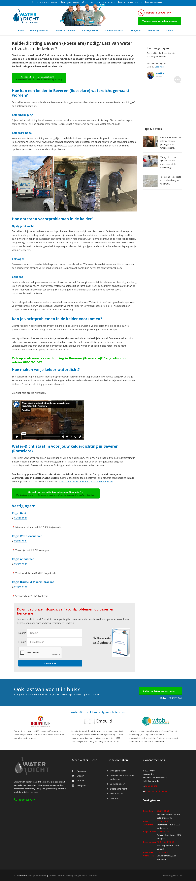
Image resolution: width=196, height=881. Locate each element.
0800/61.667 (32, 362)
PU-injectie (135, 30)
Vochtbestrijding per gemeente (72, 875)
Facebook (81, 771)
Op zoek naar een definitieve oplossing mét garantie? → (55, 493)
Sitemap (52, 875)
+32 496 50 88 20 (165, 842)
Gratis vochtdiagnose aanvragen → (160, 691)
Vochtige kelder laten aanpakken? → (39, 78)
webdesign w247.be (172, 875)
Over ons (114, 798)
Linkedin (80, 775)
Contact (170, 30)
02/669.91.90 (20, 587)
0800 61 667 (27, 800)
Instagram (81, 785)
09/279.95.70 (20, 518)
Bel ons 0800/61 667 (171, 698)
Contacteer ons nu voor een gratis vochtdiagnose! (86, 481)
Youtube (80, 780)
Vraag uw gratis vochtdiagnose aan (159, 21)
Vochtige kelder (90, 30)
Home (21, 30)
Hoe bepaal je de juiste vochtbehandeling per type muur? (170, 180)
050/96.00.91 (20, 541)
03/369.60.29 (20, 564)
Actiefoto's (153, 30)
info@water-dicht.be (156, 791)
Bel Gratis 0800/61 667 (158, 12)
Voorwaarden (40, 875)
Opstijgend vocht (39, 30)
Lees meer (159, 66)
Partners (93, 875)
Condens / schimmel (65, 30)
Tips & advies (116, 793)
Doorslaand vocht (114, 30)
